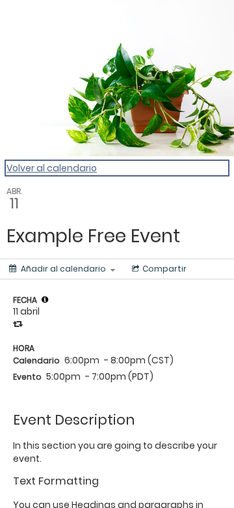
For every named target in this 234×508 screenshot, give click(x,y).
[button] (45, 299)
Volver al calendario (51, 168)
